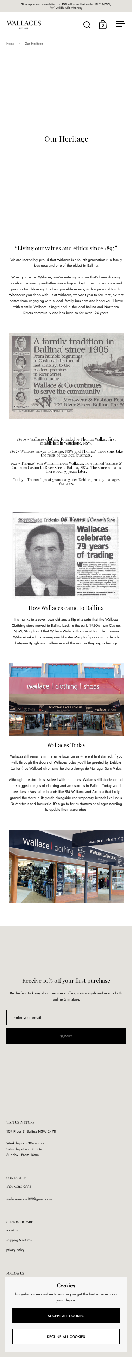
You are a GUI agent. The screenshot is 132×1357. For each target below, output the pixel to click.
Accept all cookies (66, 1315)
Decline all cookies (66, 1336)
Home (10, 43)
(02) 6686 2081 (18, 1187)
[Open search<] (87, 24)
